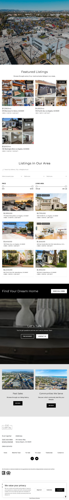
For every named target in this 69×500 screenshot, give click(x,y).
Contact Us (61, 452)
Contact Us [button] (42, 336)
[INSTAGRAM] (32, 458)
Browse (17, 403)
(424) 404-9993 (7, 439)
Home (5, 452)
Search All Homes (59, 291)
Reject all (39, 490)
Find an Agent (27, 336)
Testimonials (49, 452)
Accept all (59, 490)
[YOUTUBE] (36, 458)
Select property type (8, 176)
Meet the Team (16, 452)
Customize (49, 490)
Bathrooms (27, 176)
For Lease (38, 452)
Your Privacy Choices (34, 498)
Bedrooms (49, 176)
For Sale (28, 452)
